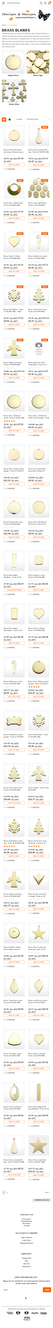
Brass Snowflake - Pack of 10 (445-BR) (38, 735)
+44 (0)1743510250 (13, 3)
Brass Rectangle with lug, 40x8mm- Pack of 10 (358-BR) (38, 1108)
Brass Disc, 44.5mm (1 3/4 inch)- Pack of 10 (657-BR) (37, 523)
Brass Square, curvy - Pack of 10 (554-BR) (37, 576)
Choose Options (14, 590)
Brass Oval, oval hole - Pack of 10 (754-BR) (13, 1108)
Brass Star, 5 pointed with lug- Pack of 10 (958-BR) (37, 948)
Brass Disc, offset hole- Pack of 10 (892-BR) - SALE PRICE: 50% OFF (13, 204)
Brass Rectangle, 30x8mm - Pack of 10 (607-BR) (12, 576)
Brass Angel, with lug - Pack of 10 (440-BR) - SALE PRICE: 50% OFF (13, 363)
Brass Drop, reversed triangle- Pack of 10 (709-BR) (37, 895)
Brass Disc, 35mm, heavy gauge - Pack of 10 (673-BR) (14, 470)
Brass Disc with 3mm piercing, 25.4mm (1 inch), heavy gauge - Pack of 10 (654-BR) (38, 470)
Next (47, 1192)
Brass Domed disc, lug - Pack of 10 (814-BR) (13, 523)
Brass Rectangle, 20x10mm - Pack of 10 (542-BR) (13, 629)
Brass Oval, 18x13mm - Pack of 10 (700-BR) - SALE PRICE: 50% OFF (37, 204)
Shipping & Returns (26, 1243)
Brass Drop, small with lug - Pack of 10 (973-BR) (14, 1161)
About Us (26, 1264)
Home (4, 25)
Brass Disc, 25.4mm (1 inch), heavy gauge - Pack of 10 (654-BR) (38, 417)
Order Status (26, 1240)
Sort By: (19, 119)
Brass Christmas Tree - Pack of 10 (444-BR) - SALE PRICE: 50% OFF (38, 310)
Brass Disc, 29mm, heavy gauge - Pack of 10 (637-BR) (38, 682)
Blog (26, 1261)
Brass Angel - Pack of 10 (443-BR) (38, 789)
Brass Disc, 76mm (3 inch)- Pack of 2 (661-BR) (14, 417)
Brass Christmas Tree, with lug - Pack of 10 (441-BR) (37, 842)
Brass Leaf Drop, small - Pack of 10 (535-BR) (38, 1001)
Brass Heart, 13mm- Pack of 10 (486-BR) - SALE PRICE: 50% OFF (13, 257)
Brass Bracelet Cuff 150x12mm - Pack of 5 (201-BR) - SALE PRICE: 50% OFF (38, 363)
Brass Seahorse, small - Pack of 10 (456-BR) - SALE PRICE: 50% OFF (38, 257)
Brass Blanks (13, 25)
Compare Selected (41, 1200)
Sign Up (29, 1237)
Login (23, 1237)
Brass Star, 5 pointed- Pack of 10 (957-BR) (37, 1161)
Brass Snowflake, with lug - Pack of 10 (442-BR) (14, 842)
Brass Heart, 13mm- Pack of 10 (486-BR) (36, 629)
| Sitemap (42, 1309)
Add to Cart (14, 165)
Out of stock (14, 697)
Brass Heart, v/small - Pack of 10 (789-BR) (37, 1054)
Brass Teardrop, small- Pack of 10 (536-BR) (13, 1001)
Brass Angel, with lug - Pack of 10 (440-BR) (13, 895)
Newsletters (26, 1266)
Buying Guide (26, 1258)
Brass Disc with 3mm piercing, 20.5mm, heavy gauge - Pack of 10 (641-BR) (14, 151)
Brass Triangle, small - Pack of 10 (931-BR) (13, 1054)
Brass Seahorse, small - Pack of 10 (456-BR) (13, 682)
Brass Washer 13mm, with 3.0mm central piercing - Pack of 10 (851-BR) (12, 948)
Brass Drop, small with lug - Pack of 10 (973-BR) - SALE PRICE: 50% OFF (38, 151)
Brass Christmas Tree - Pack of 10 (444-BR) (13, 789)
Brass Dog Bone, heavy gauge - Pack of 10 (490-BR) (14, 735)
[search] (40, 3)
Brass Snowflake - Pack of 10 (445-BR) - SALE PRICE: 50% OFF (13, 310)
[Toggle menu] (3, 4)
